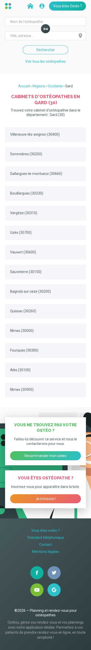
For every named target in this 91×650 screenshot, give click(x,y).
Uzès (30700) (21, 233)
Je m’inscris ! (45, 499)
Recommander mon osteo (45, 456)
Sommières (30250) (26, 154)
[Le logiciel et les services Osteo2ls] (9, 6)
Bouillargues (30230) (26, 193)
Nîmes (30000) (22, 331)
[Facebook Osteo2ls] (36, 572)
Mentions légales (45, 552)
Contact (45, 545)
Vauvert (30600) (23, 252)
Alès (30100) (20, 370)
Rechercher (45, 50)
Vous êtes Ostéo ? (67, 6)
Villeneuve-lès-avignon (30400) (35, 134)
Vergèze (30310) (23, 213)
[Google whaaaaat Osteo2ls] (54, 589)
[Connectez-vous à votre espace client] (42, 6)
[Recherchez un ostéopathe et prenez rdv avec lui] (30, 6)
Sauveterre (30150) (25, 272)
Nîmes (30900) (22, 390)
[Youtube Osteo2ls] (36, 589)
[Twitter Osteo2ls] (54, 572)
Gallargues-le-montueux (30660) (36, 174)
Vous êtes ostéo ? (45, 530)
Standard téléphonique (45, 538)
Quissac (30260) (23, 311)
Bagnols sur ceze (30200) (30, 291)
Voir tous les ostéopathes (45, 61)
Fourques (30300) (24, 350)
